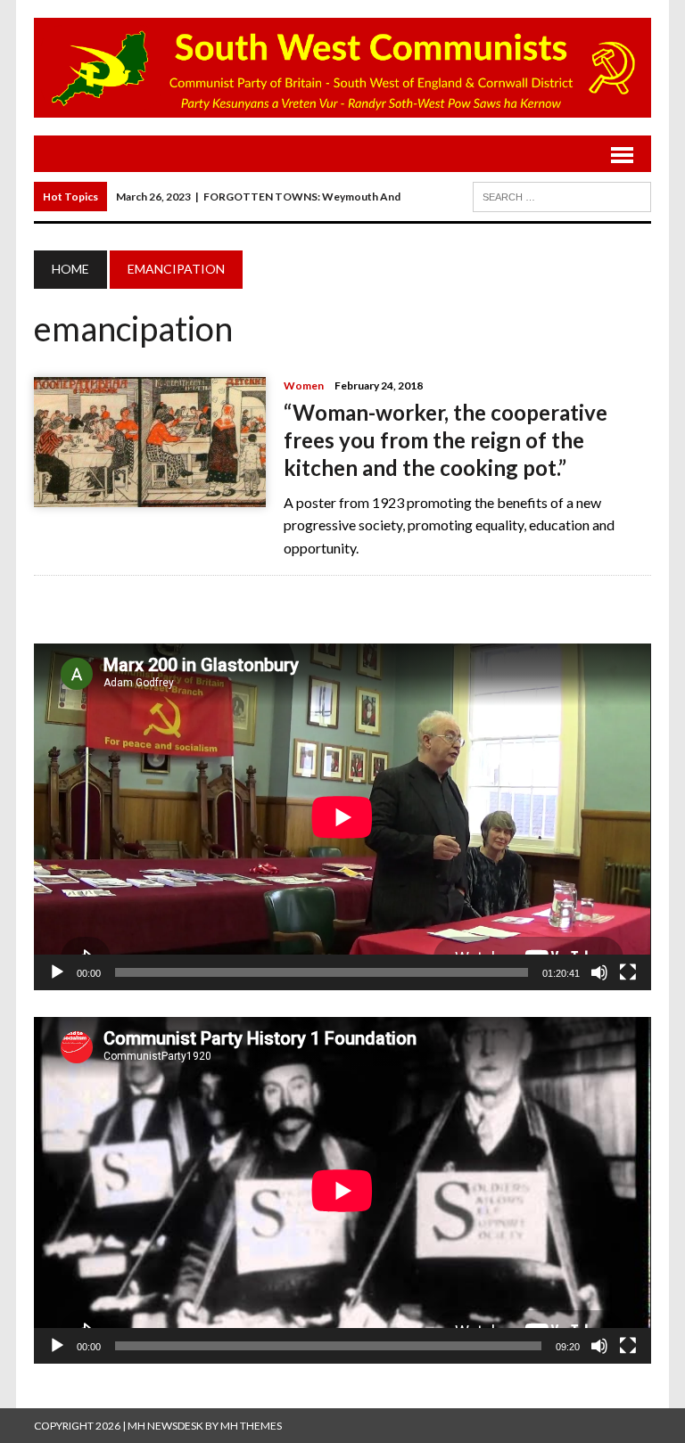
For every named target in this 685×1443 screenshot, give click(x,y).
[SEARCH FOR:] (562, 194)
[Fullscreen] (628, 972)
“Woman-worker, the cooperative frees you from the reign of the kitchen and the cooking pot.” (445, 439)
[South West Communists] (342, 68)
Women (304, 385)
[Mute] (599, 972)
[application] (342, 817)
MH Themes (251, 1425)
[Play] (57, 972)
